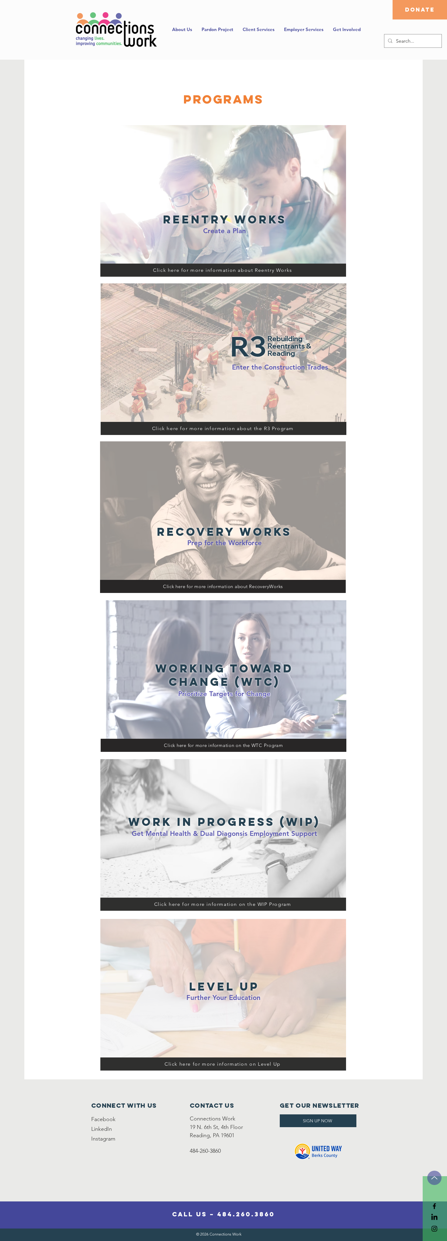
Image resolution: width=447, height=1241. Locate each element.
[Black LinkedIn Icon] (434, 1217)
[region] (222, 201)
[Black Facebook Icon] (434, 1206)
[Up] (434, 1178)
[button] (258, 29)
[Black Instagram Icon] (434, 1228)
